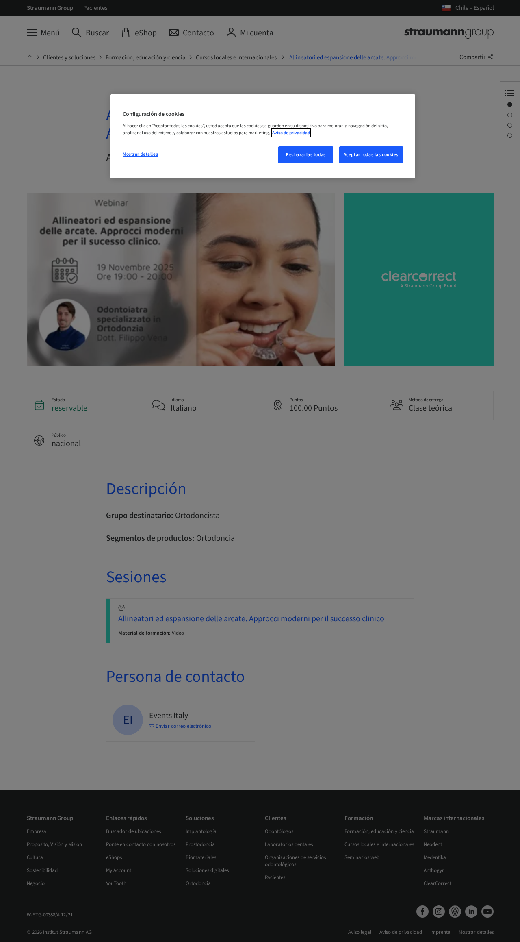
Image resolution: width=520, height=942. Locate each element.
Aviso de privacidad (291, 132)
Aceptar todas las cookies (371, 154)
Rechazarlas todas (306, 154)
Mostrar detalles (140, 154)
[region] (262, 136)
